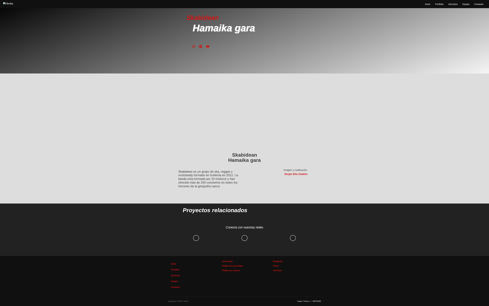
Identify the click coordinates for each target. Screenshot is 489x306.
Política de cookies (231, 270)
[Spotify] (200, 46)
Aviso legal (227, 261)
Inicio (427, 4)
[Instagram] (193, 46)
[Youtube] (207, 46)
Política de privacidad (232, 266)
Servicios (453, 4)
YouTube (277, 270)
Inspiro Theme (303, 301)
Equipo (466, 4)
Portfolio (439, 4)
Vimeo (276, 266)
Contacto (478, 4)
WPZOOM (317, 301)
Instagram (278, 261)
